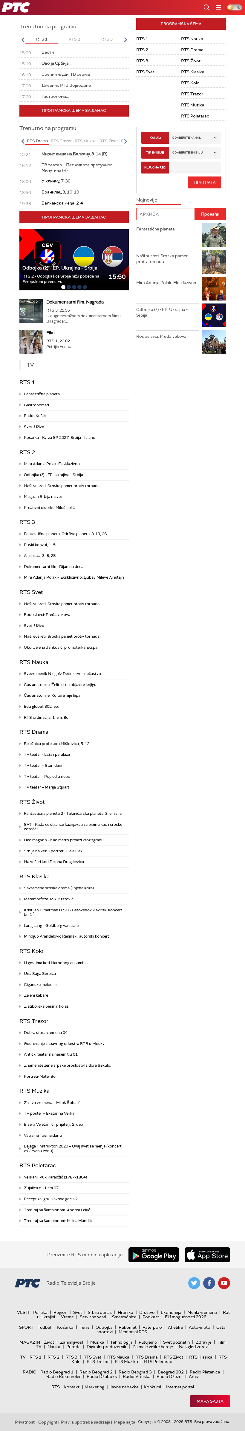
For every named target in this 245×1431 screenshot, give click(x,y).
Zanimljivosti (72, 1342)
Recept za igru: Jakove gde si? (50, 1198)
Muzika (97, 1342)
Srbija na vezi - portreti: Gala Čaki (53, 851)
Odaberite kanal (186, 138)
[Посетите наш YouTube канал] (224, 1283)
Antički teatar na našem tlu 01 (51, 1054)
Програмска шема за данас (74, 110)
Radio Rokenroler (63, 1376)
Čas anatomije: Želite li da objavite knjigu (60, 684)
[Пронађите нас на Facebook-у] (209, 1283)
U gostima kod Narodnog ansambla (56, 962)
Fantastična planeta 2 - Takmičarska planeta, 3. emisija (73, 813)
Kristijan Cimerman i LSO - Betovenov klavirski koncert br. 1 (73, 912)
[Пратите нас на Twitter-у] (194, 1283)
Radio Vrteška (137, 1376)
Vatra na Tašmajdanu (43, 1135)
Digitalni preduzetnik (106, 1346)
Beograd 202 (171, 1372)
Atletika (175, 1327)
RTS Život (32, 802)
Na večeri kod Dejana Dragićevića (54, 861)
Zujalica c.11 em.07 (41, 1187)
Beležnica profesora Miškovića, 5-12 (56, 743)
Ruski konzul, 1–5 (40, 544)
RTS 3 (27, 522)
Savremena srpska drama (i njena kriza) (59, 887)
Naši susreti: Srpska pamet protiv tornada (61, 485)
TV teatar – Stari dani (43, 765)
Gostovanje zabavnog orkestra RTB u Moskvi (64, 1043)
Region (60, 1312)
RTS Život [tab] (108, 140)
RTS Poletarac (37, 1165)
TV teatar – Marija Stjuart (46, 787)
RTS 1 (27, 382)
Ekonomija (171, 1312)
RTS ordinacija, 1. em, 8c (46, 717)
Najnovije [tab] (146, 200)
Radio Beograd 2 (96, 1372)
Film (50, 333)
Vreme (67, 1317)
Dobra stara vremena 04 (46, 1032)
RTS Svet (31, 592)
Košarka (65, 1327)
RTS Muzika (34, 1090)
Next (125, 40)
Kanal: (155, 138)
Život (49, 1342)
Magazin (29, 1342)
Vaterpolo (152, 1327)
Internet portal (180, 1387)
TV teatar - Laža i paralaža (47, 754)
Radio (29, 1372)
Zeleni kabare (36, 995)
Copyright (47, 1422)
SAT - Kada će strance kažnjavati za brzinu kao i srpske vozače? (73, 827)
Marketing (94, 1387)
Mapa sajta (210, 1401)
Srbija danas (100, 1312)
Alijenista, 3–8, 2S (40, 555)
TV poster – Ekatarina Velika (49, 1113)
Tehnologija (121, 1342)
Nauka (54, 1346)
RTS (55, 1387)
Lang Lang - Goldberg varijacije (51, 925)
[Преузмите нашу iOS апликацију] (207, 1254)
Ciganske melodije (40, 984)
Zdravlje (204, 1342)
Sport (26, 1327)
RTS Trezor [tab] (61, 140)
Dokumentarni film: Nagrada (75, 302)
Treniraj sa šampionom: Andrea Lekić (57, 1209)
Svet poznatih (176, 1342)
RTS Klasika (34, 876)
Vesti (23, 1312)
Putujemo (148, 1342)
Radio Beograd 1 (57, 1372)
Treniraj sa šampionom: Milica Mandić (58, 1220)
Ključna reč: (155, 167)
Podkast (151, 1317)
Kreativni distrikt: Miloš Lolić (49, 507)
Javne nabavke (124, 1387)
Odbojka (104, 1327)
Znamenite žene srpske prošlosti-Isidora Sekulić (67, 1065)
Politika (40, 1312)
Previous (22, 40)
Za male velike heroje (152, 1346)
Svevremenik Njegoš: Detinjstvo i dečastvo (62, 673)
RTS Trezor (33, 1021)
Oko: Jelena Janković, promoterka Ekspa (60, 647)
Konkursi (152, 1387)
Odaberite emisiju (187, 152)
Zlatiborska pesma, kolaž (46, 1006)
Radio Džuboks (102, 1376)
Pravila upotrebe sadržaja (85, 1422)
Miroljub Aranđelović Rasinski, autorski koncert (66, 936)
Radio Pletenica (205, 1372)
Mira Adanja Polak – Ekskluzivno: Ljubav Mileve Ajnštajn (74, 577)
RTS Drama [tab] (37, 140)
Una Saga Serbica (40, 973)
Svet (77, 1312)
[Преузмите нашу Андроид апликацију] (153, 1254)
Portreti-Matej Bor (40, 1076)
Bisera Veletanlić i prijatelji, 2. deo (53, 1124)
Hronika (125, 1312)
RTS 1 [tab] (42, 39)
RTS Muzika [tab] (86, 140)
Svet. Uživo (34, 426)
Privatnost (25, 1422)
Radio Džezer (170, 1376)
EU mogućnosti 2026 (185, 1317)
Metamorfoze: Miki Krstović (49, 899)
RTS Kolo (31, 951)
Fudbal (44, 1327)
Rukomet (128, 1327)
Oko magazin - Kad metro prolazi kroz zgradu (64, 840)
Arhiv (194, 1376)
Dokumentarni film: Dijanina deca (53, 566)
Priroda (73, 1346)
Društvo (147, 1312)
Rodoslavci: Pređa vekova (47, 614)
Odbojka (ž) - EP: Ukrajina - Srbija (59, 268)
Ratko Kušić (35, 415)
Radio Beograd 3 (135, 1372)
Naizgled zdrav (193, 1346)
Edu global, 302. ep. (41, 706)
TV (23, 1357)
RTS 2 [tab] (74, 39)
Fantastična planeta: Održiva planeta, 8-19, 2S (65, 533)
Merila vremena (202, 1312)
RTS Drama (33, 731)
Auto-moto (199, 1327)
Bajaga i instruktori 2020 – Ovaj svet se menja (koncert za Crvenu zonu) (73, 1148)
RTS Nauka (33, 662)
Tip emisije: (155, 152)
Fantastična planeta (42, 394)
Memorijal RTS (133, 1331)
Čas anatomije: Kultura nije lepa (52, 695)
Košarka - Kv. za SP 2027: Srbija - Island (59, 437)
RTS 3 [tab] (107, 39)
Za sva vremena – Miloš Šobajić (52, 1102)
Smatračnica (124, 1317)
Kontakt (71, 1387)
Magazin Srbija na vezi (43, 496)
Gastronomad (36, 405)
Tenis (84, 1327)
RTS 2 (27, 452)
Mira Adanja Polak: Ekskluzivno (52, 463)
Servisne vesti (93, 1317)
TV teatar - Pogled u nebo (47, 776)
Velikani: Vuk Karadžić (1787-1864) (55, 1177)
